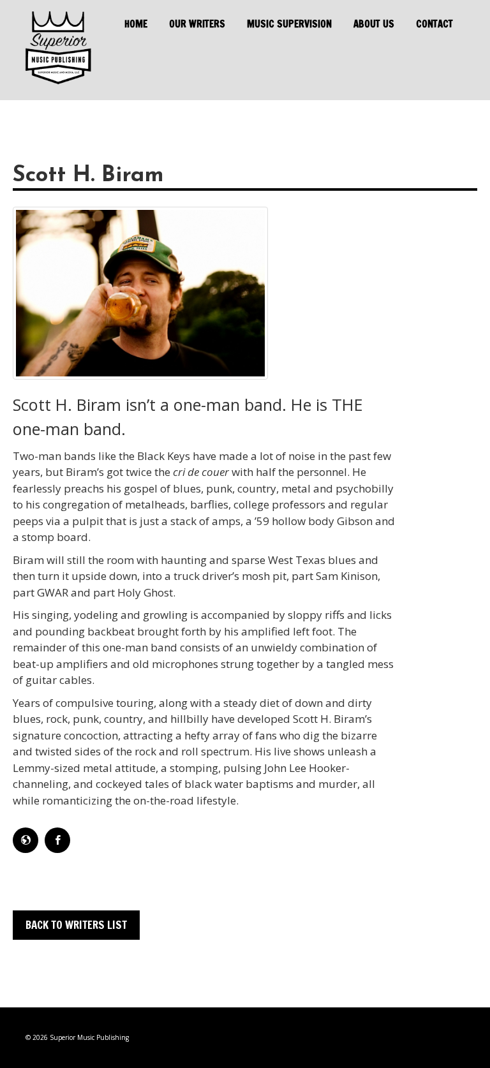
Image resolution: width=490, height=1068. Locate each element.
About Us (373, 24)
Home (135, 24)
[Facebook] (57, 840)
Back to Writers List (76, 925)
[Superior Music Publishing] (57, 50)
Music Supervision (289, 24)
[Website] (25, 840)
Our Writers (197, 24)
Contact (434, 24)
